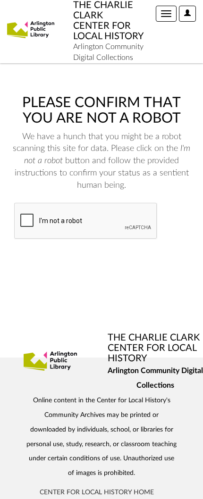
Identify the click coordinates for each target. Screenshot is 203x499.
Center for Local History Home (97, 492)
